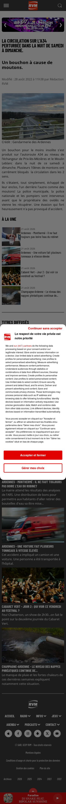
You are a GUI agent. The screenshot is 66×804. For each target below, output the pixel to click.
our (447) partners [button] (23, 345)
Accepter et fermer (33, 455)
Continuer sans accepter (45, 328)
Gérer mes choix (33, 468)
